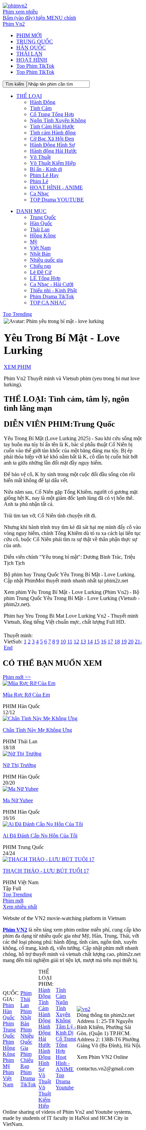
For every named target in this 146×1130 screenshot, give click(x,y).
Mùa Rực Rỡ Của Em (26, 695)
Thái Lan (40, 229)
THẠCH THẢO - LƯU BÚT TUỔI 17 (46, 871)
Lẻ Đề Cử (41, 272)
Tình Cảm (41, 108)
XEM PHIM (17, 367)
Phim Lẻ (39, 181)
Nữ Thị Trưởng (19, 765)
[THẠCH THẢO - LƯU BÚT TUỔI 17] (48, 859)
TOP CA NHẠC (48, 302)
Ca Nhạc (39, 193)
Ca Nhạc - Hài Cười (51, 284)
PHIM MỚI (29, 35)
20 (130, 641)
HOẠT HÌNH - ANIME (56, 187)
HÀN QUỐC (31, 47)
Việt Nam (40, 248)
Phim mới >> (17, 677)
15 (96, 641)
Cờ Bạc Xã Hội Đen (52, 139)
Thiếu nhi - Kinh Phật (53, 290)
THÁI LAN (29, 54)
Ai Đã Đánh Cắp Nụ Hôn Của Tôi (40, 835)
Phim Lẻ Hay (44, 175)
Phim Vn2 (14, 24)
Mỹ (33, 241)
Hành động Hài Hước (53, 151)
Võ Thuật (40, 157)
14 (90, 641)
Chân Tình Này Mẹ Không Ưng (37, 730)
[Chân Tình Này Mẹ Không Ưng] (40, 718)
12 (76, 641)
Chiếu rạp (40, 266)
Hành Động (42, 102)
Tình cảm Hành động (53, 132)
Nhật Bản (40, 254)
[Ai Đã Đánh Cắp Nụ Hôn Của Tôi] (43, 824)
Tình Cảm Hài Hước (52, 126)
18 (117, 641)
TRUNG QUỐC (34, 41)
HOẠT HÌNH (31, 60)
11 (69, 641)
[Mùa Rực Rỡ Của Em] (29, 683)
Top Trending (17, 314)
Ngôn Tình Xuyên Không (58, 120)
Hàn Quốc (41, 223)
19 (124, 641)
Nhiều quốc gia (46, 260)
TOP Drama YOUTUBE (57, 199)
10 (63, 641)
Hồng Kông (43, 235)
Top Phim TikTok (35, 66)
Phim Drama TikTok (52, 296)
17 (110, 641)
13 (83, 641)
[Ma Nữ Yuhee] (20, 789)
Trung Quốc (43, 217)
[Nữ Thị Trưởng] (22, 753)
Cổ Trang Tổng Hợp (52, 114)
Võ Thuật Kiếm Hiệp (53, 163)
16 (103, 641)
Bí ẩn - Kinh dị (46, 169)
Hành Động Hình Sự (52, 145)
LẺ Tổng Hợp (45, 278)
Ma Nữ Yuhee (18, 800)
